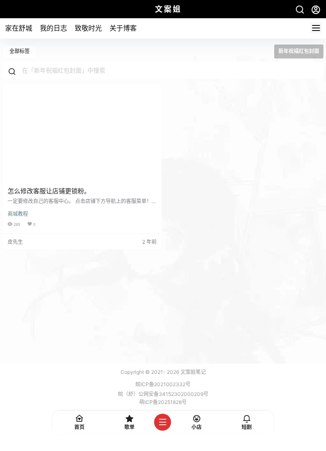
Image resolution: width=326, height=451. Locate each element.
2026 (173, 372)
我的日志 (53, 28)
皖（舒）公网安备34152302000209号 (163, 394)
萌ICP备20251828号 (163, 402)
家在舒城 (18, 28)
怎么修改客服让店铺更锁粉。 (49, 191)
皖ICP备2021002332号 (163, 384)
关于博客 (123, 28)
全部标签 (19, 51)
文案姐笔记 (192, 372)
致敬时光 (88, 28)
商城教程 (18, 214)
